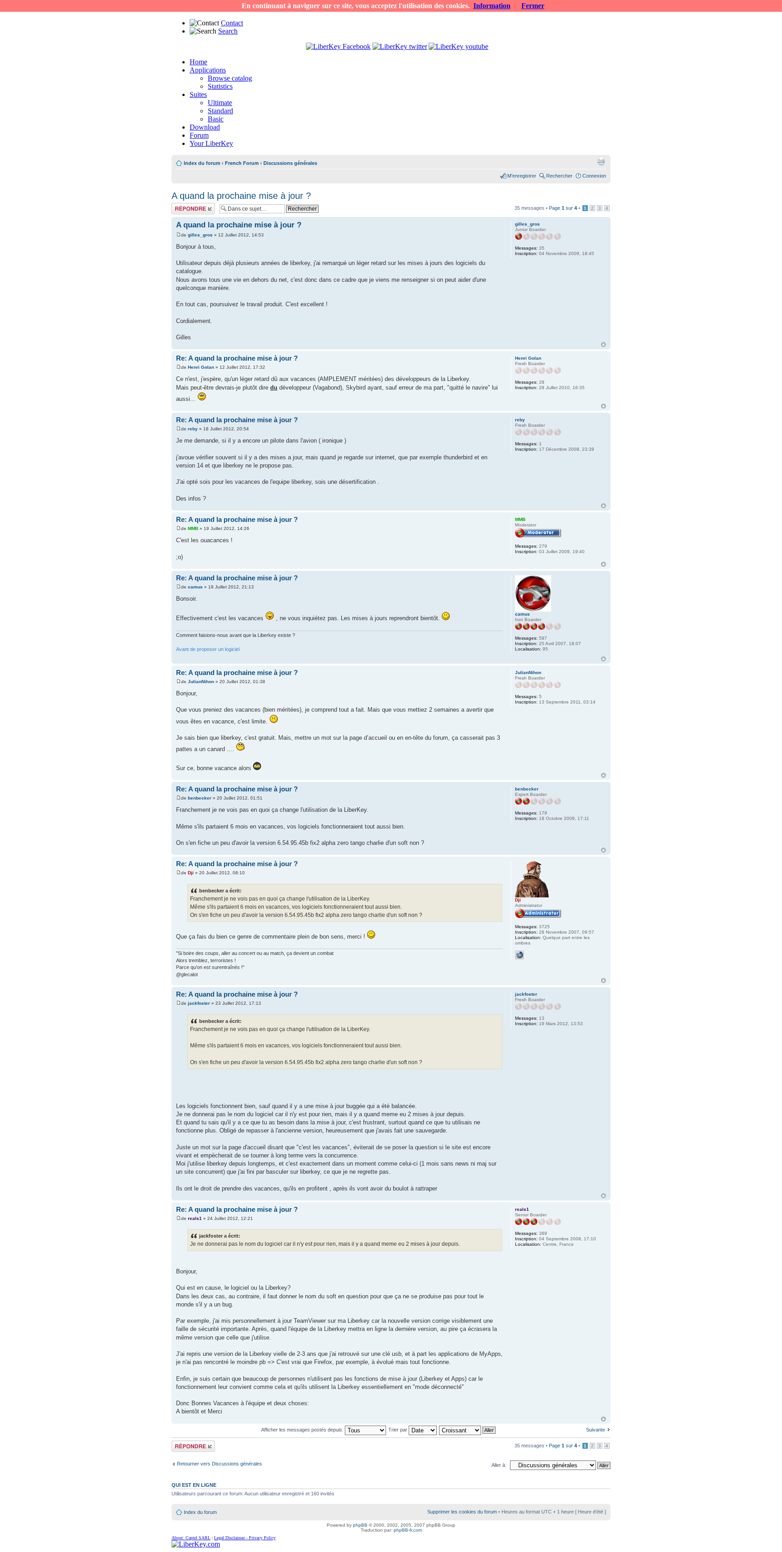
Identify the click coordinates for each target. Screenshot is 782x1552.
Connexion (594, 175)
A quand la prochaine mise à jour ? (241, 196)
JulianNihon (201, 681)
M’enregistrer (521, 175)
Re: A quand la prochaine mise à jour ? (237, 358)
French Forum (242, 163)
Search (228, 31)
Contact (232, 23)
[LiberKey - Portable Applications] (196, 1544)
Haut (603, 344)
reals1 (195, 1218)
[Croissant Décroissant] (467, 1429)
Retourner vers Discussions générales (219, 1463)
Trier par (398, 1429)
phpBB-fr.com (408, 1530)
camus (195, 586)
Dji (191, 872)
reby (193, 428)
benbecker (199, 797)
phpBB (360, 1525)
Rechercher (559, 175)
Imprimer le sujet (601, 161)
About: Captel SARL (191, 1537)
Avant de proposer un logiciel (207, 649)
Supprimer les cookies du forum (462, 1511)
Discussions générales (290, 163)
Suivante (595, 1429)
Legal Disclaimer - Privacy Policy (245, 1537)
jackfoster (199, 1003)
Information (491, 6)
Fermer (532, 6)
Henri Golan (201, 367)
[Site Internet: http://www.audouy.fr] (519, 954)
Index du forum (202, 163)
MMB (193, 528)
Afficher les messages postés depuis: (303, 1429)
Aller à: (498, 1465)
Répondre (182, 205)
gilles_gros (200, 234)
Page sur (563, 208)
